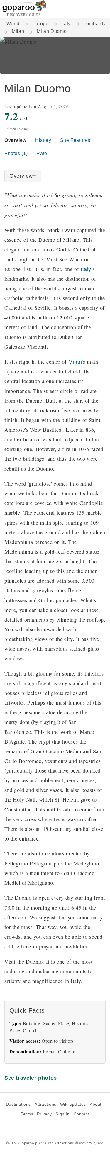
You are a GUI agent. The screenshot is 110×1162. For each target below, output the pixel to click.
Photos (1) (16, 153)
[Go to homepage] (24, 10)
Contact (81, 1114)
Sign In (62, 1114)
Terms (27, 1114)
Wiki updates (73, 1104)
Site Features (75, 140)
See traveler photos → (34, 1078)
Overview (15, 140)
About (95, 1104)
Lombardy (94, 23)
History (43, 140)
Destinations (18, 1104)
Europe (40, 23)
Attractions (45, 1104)
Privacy (44, 1114)
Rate (41, 153)
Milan (18, 31)
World (13, 23)
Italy (66, 23)
